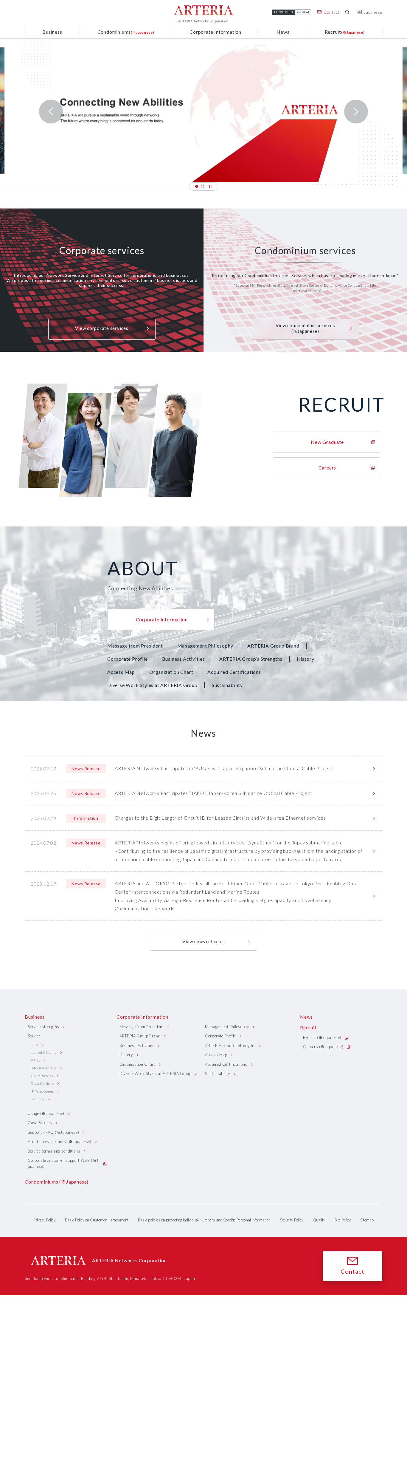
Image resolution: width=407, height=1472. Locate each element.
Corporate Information (142, 1017)
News (306, 1017)
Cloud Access (42, 1076)
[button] (196, 186)
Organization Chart (171, 672)
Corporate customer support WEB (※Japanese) (63, 1163)
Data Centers (42, 1083)
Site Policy (343, 1220)
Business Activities (183, 659)
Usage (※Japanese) (46, 1113)
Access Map (121, 672)
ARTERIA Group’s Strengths (250, 659)
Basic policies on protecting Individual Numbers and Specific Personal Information (204, 1220)
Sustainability (227, 685)
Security (38, 1099)
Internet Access (44, 1068)
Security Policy (291, 1220)
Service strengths (43, 1026)
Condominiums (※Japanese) (56, 1181)
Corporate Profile (127, 659)
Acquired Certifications (234, 672)
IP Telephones (42, 1091)
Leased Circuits (44, 1052)
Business (34, 1017)
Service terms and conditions (54, 1151)
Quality (319, 1220)
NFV (34, 1044)
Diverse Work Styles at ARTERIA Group (152, 685)
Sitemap (367, 1220)
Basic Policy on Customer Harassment (96, 1220)
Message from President (135, 645)
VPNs (35, 1060)
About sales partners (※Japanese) (59, 1141)
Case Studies (40, 1122)
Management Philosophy (205, 645)
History (305, 659)
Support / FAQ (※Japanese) (53, 1132)
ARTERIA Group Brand (273, 645)
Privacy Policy (44, 1220)
